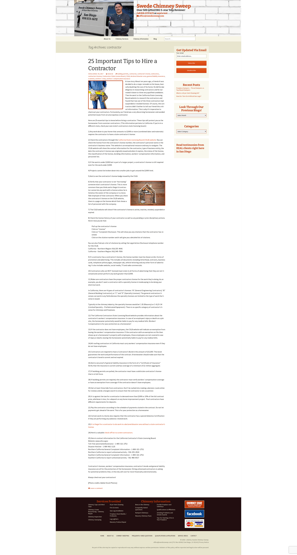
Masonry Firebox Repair (118, 522)
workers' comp (100, 79)
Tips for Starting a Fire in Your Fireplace (165, 519)
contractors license (95, 76)
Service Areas (183, 536)
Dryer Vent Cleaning (116, 505)
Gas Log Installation (116, 511)
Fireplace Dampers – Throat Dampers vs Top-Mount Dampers (190, 89)
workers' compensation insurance (118, 79)
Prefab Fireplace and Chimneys (164, 506)
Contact (193, 536)
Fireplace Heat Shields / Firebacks (118, 515)
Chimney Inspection (95, 517)
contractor (133, 74)
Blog (155, 39)
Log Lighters (114, 519)
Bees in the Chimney (142, 505)
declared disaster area (138, 76)
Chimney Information (140, 39)
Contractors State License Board (114, 76)
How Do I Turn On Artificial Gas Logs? (188, 96)
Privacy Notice (204, 542)
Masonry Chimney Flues (143, 516)
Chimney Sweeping (94, 520)
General (110, 74)
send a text (162, 13)
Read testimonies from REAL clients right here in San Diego (190, 148)
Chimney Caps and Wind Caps (96, 506)
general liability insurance (156, 76)
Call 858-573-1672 (145, 13)
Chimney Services (122, 39)
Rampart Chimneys (141, 513)
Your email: (180, 53)
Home (102, 536)
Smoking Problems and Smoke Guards (165, 514)
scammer (91, 79)
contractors (155, 74)
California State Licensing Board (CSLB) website (137, 140)
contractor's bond (143, 74)
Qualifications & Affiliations (166, 510)
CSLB (128, 76)
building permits (122, 74)
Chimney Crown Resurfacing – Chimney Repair (96, 512)
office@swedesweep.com (151, 16)
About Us (107, 39)
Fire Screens (114, 508)
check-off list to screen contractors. (119, 432)
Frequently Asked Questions (141, 509)
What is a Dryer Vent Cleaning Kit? (187, 93)
